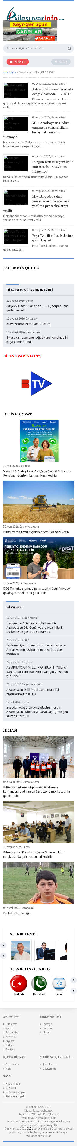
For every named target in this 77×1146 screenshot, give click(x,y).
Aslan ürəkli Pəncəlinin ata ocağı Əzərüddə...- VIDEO (52, 91)
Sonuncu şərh (17, 1096)
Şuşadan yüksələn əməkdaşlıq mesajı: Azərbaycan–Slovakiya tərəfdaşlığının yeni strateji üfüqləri (37, 711)
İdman (46, 1032)
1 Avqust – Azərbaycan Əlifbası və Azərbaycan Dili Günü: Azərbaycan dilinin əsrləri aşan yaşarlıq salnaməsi (35, 627)
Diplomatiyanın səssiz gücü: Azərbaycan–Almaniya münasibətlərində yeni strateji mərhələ (36, 649)
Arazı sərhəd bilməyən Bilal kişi (28, 324)
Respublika (12, 1032)
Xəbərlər (11, 1017)
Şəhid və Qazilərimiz (58, 1057)
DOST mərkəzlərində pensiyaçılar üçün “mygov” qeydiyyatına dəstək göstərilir (37, 590)
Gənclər (47, 1028)
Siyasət (10, 1041)
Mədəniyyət (50, 1017)
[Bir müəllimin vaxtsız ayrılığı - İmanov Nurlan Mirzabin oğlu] (45, 950)
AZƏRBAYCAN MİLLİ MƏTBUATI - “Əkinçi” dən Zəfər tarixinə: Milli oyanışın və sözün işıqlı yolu (37, 671)
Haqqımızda (13, 1083)
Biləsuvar (11, 1024)
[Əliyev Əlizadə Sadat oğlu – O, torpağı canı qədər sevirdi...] (20, 950)
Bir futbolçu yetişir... (17, 913)
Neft (8, 1068)
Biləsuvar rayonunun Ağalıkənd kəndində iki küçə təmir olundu (37, 339)
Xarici (9, 1028)
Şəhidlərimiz (50, 1064)
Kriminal (11, 1037)
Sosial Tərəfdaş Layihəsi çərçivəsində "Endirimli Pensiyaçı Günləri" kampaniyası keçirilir (37, 473)
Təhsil (9, 1045)
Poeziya (47, 1024)
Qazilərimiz (49, 1068)
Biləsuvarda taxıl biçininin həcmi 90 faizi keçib (36, 532)
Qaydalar (11, 1088)
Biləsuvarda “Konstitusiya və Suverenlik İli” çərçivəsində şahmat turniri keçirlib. (33, 854)
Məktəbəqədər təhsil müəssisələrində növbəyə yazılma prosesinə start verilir (36, 203)
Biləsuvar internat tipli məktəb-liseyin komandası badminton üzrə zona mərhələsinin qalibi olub (36, 791)
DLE (29, 1128)
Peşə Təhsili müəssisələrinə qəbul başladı (52, 238)
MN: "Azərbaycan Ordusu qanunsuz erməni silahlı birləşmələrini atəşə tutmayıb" (36, 129)
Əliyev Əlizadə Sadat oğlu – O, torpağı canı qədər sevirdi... (38, 308)
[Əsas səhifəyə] (35, 12)
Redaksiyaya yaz (15, 1092)
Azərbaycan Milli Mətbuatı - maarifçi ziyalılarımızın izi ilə (32, 691)
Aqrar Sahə (12, 1064)
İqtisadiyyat (14, 1057)
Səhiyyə (10, 1049)
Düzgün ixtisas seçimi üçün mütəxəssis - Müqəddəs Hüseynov (53, 167)
